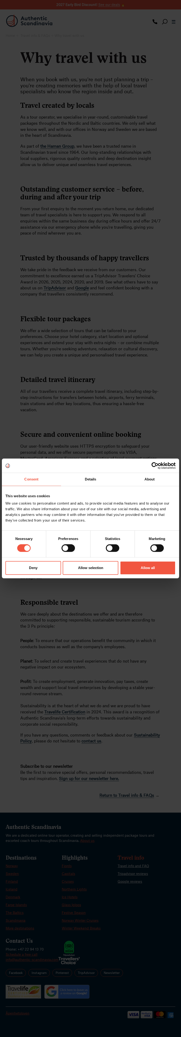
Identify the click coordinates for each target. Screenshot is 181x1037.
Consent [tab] (31, 479)
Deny (33, 568)
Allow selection (90, 568)
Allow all (148, 568)
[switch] (68, 548)
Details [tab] (90, 479)
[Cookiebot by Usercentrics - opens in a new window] (155, 465)
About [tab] (149, 479)
